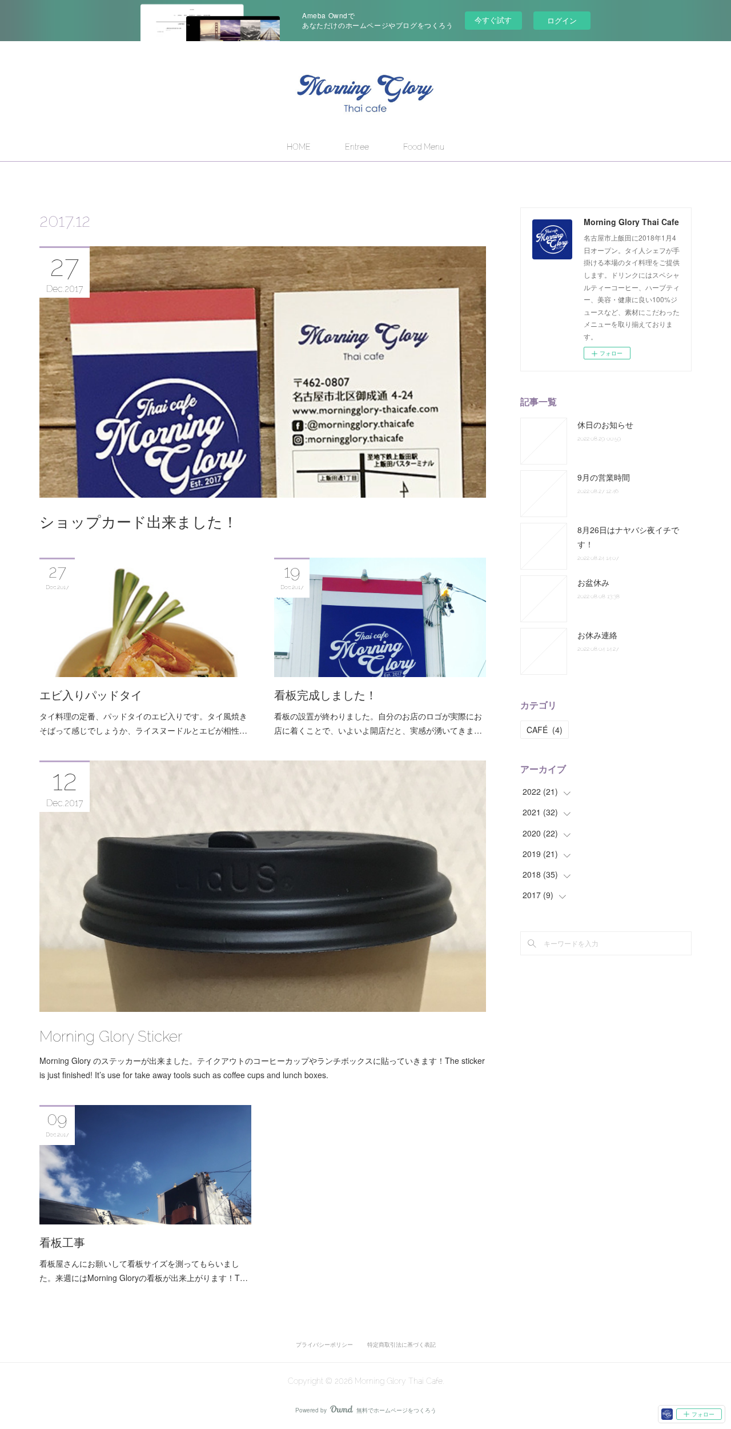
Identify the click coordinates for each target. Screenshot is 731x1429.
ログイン (562, 20)
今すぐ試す (493, 19)
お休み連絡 (597, 635)
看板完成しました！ (325, 695)
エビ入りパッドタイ (90, 695)
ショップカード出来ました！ (138, 522)
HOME (299, 146)
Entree (357, 146)
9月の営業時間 (603, 477)
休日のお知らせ (605, 424)
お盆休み (593, 582)
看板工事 (62, 1243)
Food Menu (423, 146)
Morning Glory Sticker (110, 1036)
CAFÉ (545, 729)
